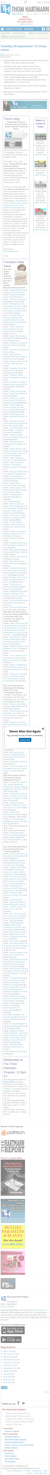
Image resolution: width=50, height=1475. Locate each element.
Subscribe (25, 739)
